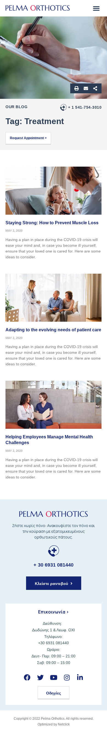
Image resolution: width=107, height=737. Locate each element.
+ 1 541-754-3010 (85, 107)
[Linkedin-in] (80, 677)
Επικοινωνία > (53, 612)
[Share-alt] (95, 88)
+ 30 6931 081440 (53, 565)
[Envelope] (86, 88)
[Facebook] (27, 677)
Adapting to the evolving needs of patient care (53, 329)
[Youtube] (53, 677)
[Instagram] (67, 677)
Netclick (64, 724)
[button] (96, 8)
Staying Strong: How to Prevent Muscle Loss (51, 222)
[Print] (76, 88)
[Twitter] (40, 677)
